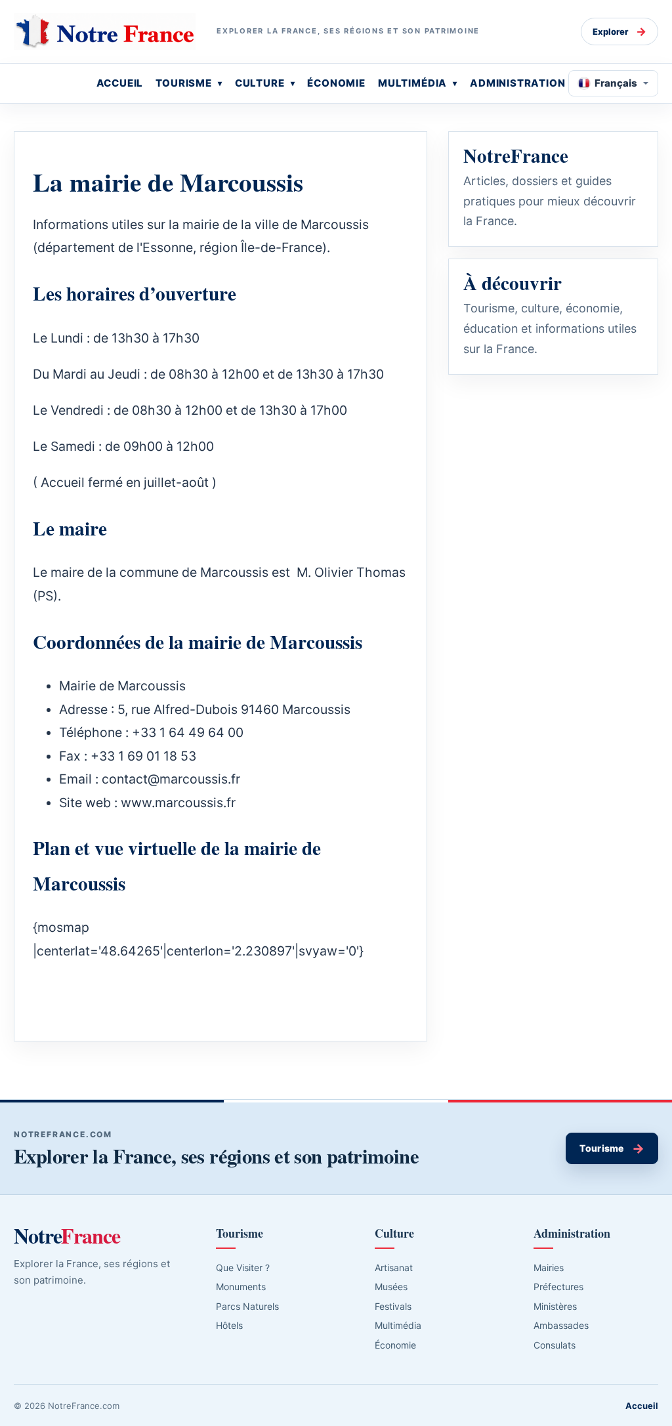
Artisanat (394, 1267)
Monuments (241, 1286)
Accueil (641, 1405)
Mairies (549, 1267)
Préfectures (558, 1286)
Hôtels (229, 1325)
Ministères (555, 1306)
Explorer (619, 31)
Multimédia (398, 1325)
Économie (395, 1345)
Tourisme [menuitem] (184, 83)
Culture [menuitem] (260, 83)
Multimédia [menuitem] (412, 83)
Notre (67, 1235)
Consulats (555, 1345)
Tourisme (611, 1148)
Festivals (393, 1306)
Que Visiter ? (243, 1267)
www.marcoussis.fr (178, 802)
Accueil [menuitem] (120, 83)
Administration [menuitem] (518, 83)
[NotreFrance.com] (105, 31)
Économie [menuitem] (336, 83)
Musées (391, 1286)
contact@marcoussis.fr (171, 779)
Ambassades (561, 1325)
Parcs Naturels (247, 1306)
